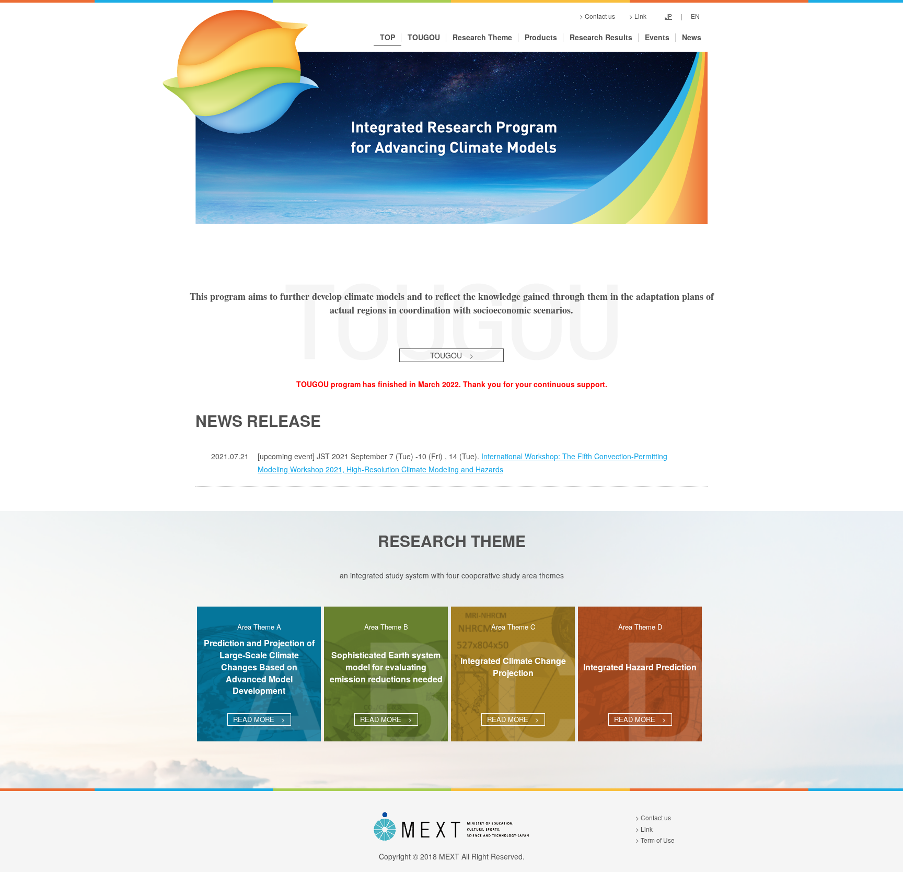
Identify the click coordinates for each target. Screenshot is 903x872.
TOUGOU (424, 37)
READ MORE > (259, 719)
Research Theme (482, 37)
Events (657, 37)
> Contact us (597, 16)
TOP (387, 37)
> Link (637, 16)
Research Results (601, 37)
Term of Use (658, 839)
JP (668, 15)
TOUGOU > (451, 355)
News (691, 37)
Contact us (656, 817)
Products (541, 37)
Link (647, 828)
